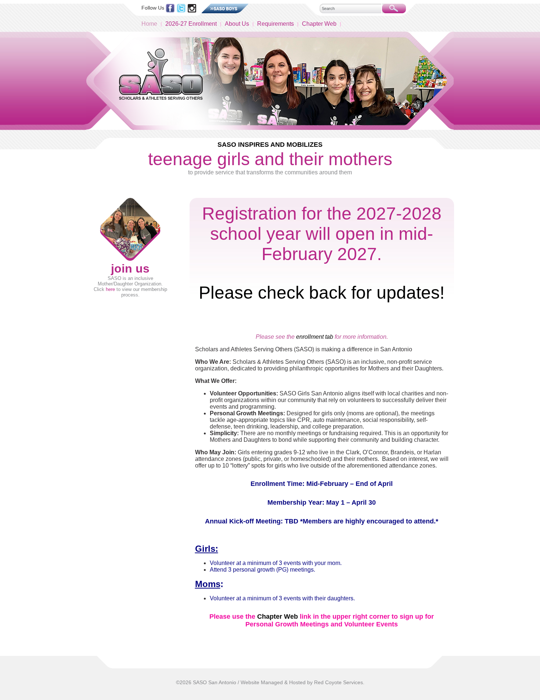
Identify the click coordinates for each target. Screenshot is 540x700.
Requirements (275, 24)
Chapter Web (319, 24)
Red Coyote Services (338, 682)
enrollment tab (314, 337)
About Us (237, 24)
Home (149, 24)
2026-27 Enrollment (191, 24)
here (110, 289)
